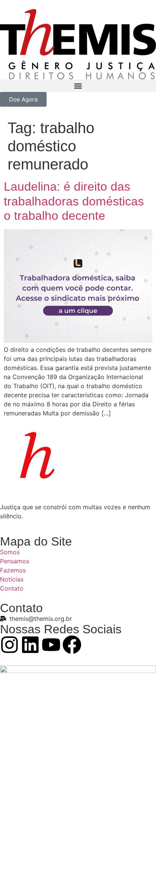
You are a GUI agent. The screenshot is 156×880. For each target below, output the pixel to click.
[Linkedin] (30, 644)
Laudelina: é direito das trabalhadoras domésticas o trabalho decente (74, 201)
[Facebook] (71, 644)
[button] (78, 85)
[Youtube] (51, 644)
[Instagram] (9, 644)
